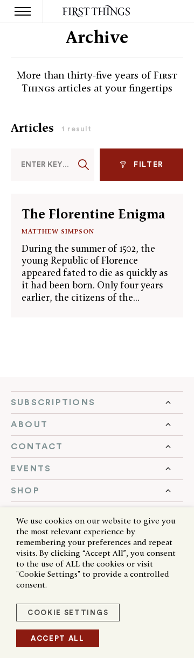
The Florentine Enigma (93, 214)
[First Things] (97, 11)
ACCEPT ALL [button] (58, 638)
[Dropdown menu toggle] (97, 402)
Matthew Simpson (58, 231)
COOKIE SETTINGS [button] (67, 612)
